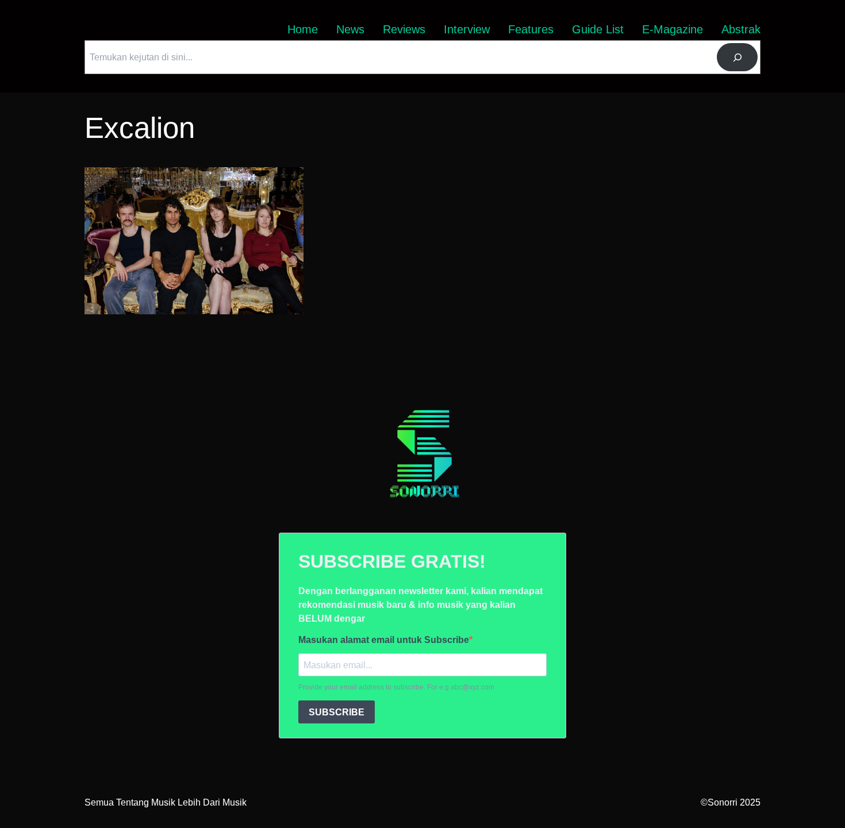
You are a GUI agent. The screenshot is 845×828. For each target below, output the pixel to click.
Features (531, 29)
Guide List (598, 29)
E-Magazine (672, 29)
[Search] (737, 57)
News (350, 29)
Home (302, 29)
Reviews (404, 29)
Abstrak (740, 29)
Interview (467, 29)
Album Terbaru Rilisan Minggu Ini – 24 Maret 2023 (186, 174)
